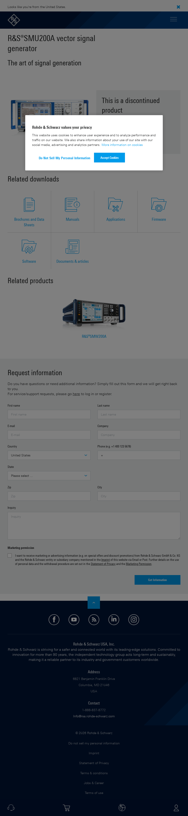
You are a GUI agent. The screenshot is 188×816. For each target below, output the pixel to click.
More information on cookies (122, 144)
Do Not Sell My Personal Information (64, 158)
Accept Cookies (109, 157)
